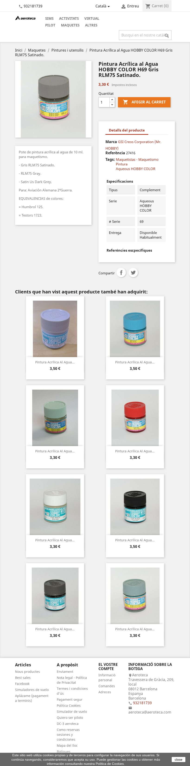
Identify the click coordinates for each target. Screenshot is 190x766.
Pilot (50, 25)
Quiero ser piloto (70, 717)
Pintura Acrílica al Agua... (55, 362)
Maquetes (70, 25)
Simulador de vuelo (72, 711)
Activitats (69, 18)
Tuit (133, 272)
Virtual (91, 18)
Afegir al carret (144, 102)
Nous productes (27, 671)
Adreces (104, 692)
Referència (115, 153)
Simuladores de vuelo (32, 689)
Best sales (23, 677)
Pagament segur (69, 699)
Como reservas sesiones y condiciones (68, 734)
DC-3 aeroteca (68, 723)
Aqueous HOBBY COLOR (135, 168)
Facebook (22, 683)
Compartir (121, 272)
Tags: (110, 159)
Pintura (121, 164)
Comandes (106, 686)
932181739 (33, 6)
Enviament (65, 671)
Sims (49, 18)
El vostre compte (108, 666)
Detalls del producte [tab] (127, 130)
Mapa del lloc (67, 745)
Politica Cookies (69, 705)
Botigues (63, 751)
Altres (91, 25)
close (178, 759)
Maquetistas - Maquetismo (137, 159)
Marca (111, 141)
